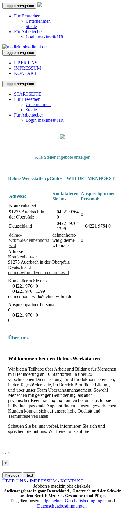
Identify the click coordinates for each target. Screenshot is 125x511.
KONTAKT (25, 73)
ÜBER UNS (26, 62)
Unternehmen (38, 21)
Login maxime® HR (45, 36)
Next (29, 475)
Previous (12, 475)
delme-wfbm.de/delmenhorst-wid (29, 240)
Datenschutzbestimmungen (62, 505)
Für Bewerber (27, 15)
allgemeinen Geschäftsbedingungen (74, 500)
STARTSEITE (27, 93)
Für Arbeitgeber (28, 31)
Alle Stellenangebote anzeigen (62, 157)
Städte (31, 26)
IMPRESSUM (27, 68)
